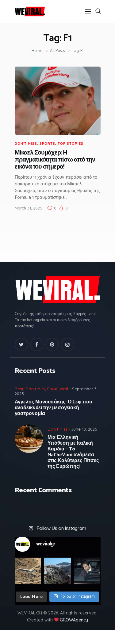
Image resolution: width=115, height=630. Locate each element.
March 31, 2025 (28, 208)
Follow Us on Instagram (61, 528)
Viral (63, 388)
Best (19, 388)
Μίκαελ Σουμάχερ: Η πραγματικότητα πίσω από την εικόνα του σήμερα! (55, 160)
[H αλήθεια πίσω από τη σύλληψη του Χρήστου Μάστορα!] (87, 571)
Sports (47, 143)
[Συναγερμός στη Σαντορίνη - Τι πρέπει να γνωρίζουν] (57, 571)
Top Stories (70, 143)
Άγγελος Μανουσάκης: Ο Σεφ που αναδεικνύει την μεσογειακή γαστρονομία (53, 408)
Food (52, 388)
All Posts (57, 50)
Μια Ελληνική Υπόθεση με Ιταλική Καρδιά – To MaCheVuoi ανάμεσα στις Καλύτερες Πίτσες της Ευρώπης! (73, 452)
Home (37, 51)
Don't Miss (26, 143)
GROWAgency (74, 620)
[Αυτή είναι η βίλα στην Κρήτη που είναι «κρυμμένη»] (28, 571)
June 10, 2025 (84, 429)
